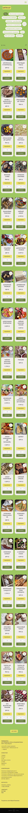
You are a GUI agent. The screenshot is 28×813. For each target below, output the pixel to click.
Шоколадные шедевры (11, 32)
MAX (2, 792)
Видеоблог (4, 763)
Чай (22, 32)
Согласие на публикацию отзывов (9, 772)
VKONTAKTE (4, 789)
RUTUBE (3, 791)
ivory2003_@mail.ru (6, 784)
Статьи (3, 764)
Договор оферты (5, 778)
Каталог (3, 757)
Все (6, 14)
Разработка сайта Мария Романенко (10, 800)
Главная (3, 755)
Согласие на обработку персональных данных (12, 774)
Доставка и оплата (5, 760)
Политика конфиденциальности (9, 771)
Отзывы (3, 761)
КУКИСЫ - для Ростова (13, 21)
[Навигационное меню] (26, 2)
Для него (22, 17)
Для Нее (19, 36)
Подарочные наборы (9, 17)
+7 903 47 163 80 (5, 786)
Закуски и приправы (13, 25)
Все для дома (9, 36)
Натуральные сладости (13, 28)
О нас (2, 758)
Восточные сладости (16, 14)
